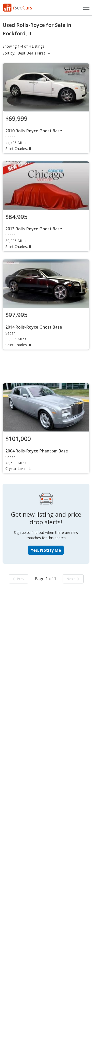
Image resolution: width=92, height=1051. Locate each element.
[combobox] (35, 53)
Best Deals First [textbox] (31, 53)
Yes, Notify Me (46, 550)
